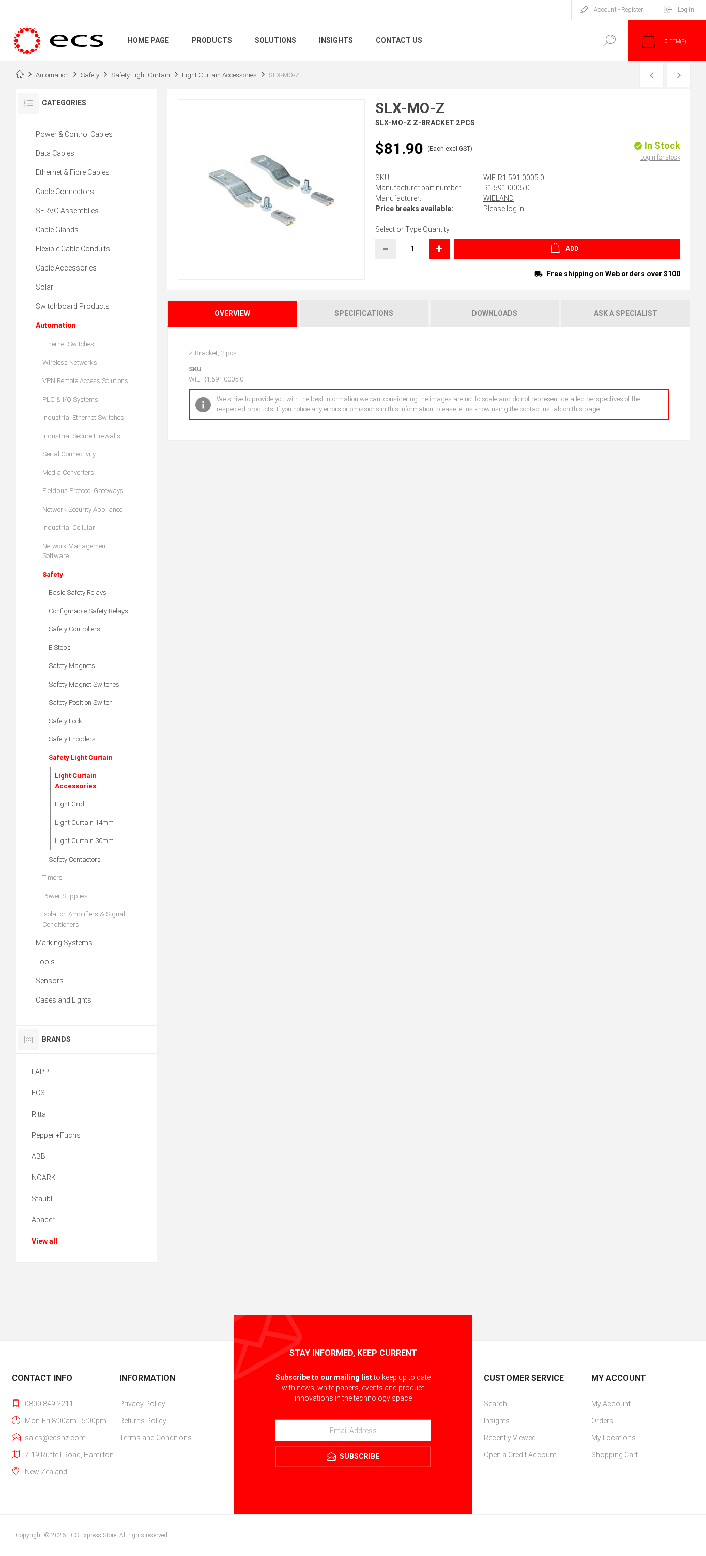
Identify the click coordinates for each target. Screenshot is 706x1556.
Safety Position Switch (81, 702)
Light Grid (69, 804)
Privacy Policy (142, 1404)
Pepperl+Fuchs (56, 1135)
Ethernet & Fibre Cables (73, 172)
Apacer (43, 1220)
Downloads (494, 313)
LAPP (40, 1072)
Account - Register (618, 9)
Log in (686, 9)
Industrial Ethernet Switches (83, 417)
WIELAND (498, 198)
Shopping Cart (614, 1455)
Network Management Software (75, 551)
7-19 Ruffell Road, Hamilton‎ (69, 1455)
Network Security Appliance (82, 509)
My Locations (613, 1438)
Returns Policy (142, 1421)
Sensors (50, 981)
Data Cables (55, 153)
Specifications (363, 313)
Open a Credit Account (520, 1455)
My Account (611, 1404)
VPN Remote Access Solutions (85, 381)
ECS (38, 1093)
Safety (52, 574)
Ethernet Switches (68, 344)
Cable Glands (57, 230)
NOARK (44, 1177)
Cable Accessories (66, 268)
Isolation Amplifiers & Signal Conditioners (83, 919)
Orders (602, 1421)
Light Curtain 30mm (84, 841)
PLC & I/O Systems (70, 399)
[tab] (232, 313)
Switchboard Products (73, 306)
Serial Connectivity (69, 454)
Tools (45, 962)
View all (44, 1241)
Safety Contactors (75, 859)
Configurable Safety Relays (88, 611)
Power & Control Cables (74, 134)
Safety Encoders (72, 739)
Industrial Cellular (68, 527)
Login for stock (660, 157)
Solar (44, 287)
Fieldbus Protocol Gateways (83, 491)
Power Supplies (65, 896)
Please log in (503, 208)
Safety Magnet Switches (84, 684)
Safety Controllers (74, 629)
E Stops (60, 648)
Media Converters (68, 473)
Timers (52, 877)
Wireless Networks (69, 363)
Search (495, 1404)
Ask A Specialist (625, 313)
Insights (497, 1421)
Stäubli (43, 1199)
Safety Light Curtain (81, 757)
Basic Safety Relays (77, 592)
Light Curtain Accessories (76, 781)
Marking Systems (64, 943)
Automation (56, 325)
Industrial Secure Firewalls (81, 436)
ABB (38, 1156)
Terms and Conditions (155, 1438)
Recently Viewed (510, 1438)
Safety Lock (65, 721)
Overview (232, 313)
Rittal (40, 1114)
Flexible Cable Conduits (73, 249)
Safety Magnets (72, 666)
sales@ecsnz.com (55, 1438)
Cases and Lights (63, 1000)
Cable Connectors (65, 191)
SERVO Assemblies (67, 211)
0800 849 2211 (49, 1404)
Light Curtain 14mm (84, 823)
